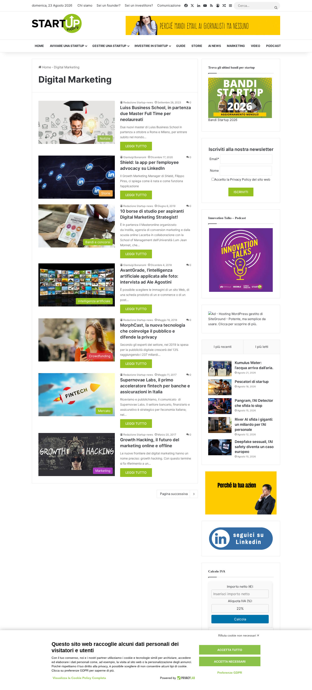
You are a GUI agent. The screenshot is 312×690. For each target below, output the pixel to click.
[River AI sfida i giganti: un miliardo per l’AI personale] (220, 425)
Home (39, 46)
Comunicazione (169, 5)
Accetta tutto (229, 650)
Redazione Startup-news (138, 102)
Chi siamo (84, 5)
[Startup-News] (57, 24)
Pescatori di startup (252, 381)
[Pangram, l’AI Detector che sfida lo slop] (220, 406)
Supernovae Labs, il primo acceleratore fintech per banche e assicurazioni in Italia (155, 385)
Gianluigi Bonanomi (134, 157)
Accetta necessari (230, 661)
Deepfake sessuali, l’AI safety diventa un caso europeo (254, 447)
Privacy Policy (240, 179)
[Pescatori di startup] (220, 387)
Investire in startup (151, 46)
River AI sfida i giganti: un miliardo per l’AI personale (254, 424)
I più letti (261, 347)
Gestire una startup (109, 46)
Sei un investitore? (139, 5)
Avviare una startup (67, 46)
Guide (181, 46)
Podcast (273, 46)
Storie (196, 46)
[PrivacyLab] (185, 678)
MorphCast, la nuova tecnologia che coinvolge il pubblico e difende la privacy (152, 331)
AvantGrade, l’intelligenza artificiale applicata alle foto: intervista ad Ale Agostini (149, 276)
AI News (214, 46)
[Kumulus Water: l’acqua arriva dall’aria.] (220, 368)
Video (255, 46)
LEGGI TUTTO (136, 146)
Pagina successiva (174, 494)
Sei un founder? (109, 5)
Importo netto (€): (240, 587)
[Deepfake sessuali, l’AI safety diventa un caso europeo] (220, 447)
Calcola (240, 619)
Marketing (236, 46)
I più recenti (223, 347)
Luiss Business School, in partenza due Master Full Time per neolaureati (155, 113)
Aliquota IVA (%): (240, 601)
